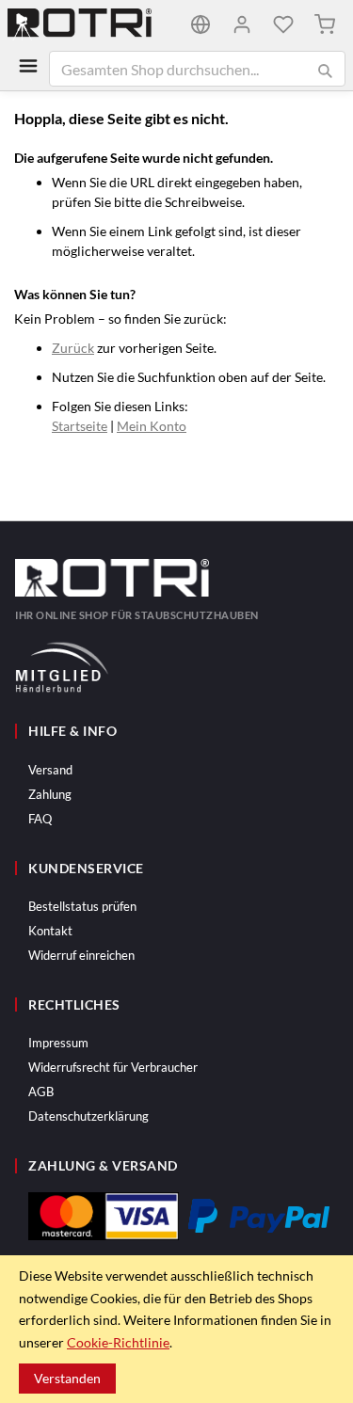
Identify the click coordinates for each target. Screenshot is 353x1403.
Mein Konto (151, 426)
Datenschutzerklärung (88, 1116)
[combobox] (197, 69)
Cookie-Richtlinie (118, 1342)
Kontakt (50, 930)
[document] (176, 1329)
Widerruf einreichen (81, 955)
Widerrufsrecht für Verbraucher (113, 1067)
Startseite (79, 426)
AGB (41, 1091)
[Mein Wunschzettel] (283, 24)
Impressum (58, 1042)
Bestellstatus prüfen (82, 906)
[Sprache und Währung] (200, 24)
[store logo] (92, 24)
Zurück (73, 348)
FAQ (40, 818)
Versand (50, 769)
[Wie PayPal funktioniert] (258, 1216)
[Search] (325, 70)
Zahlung (50, 794)
